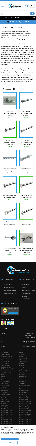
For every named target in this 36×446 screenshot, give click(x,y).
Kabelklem (4, 399)
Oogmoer (22, 369)
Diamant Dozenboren (25, 417)
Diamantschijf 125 (24, 399)
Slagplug (3, 387)
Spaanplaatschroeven (7, 356)
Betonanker (4, 390)
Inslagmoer (4, 396)
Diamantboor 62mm (6, 419)
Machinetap (22, 381)
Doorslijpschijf (23, 358)
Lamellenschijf (5, 401)
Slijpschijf (21, 360)
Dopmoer (21, 363)
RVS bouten (4, 352)
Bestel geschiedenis (10, 290)
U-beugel (21, 378)
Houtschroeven (23, 365)
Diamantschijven (23, 405)
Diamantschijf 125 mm (25, 401)
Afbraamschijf (23, 361)
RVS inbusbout (5, 365)
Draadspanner (5, 408)
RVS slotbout (5, 361)
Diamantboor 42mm (6, 416)
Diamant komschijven (25, 416)
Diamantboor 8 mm (24, 388)
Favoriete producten (10, 293)
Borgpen (3, 403)
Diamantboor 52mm (6, 417)
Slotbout (3, 360)
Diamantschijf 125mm (25, 421)
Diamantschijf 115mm (25, 419)
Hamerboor (4, 378)
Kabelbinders (5, 385)
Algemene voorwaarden (26, 297)
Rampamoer (4, 383)
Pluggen (21, 372)
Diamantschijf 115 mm (25, 398)
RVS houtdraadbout (6, 358)
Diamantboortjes (24, 390)
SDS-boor (4, 376)
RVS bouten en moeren (7, 370)
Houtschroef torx (6, 367)
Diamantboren (23, 392)
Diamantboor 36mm (6, 414)
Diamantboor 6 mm (24, 387)
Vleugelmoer (4, 398)
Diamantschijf (23, 394)
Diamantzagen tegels (25, 410)
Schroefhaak (4, 405)
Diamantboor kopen (24, 385)
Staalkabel (4, 392)
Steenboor (4, 379)
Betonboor (4, 374)
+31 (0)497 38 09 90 (28, 342)
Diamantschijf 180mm (25, 412)
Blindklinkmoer (23, 356)
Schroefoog (4, 407)
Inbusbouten (5, 363)
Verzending (25, 284)
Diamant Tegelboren (25, 414)
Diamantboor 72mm (6, 421)
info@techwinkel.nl (29, 346)
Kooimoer (22, 379)
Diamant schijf (23, 396)
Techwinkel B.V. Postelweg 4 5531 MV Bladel (30, 335)
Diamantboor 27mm (6, 412)
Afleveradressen (9, 287)
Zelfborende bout (6, 372)
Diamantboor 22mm (6, 410)
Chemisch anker (23, 370)
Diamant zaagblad (24, 408)
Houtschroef (22, 376)
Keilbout (3, 388)
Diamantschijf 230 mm (25, 403)
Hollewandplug (23, 374)
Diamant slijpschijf (24, 407)
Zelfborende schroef (7, 369)
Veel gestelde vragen (28, 290)
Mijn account (8, 284)
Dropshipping (26, 293)
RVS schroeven (5, 354)
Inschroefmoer (5, 381)
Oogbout (21, 367)
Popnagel (22, 354)
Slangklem (22, 383)
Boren (21, 352)
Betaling (24, 287)
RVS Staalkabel (5, 394)
